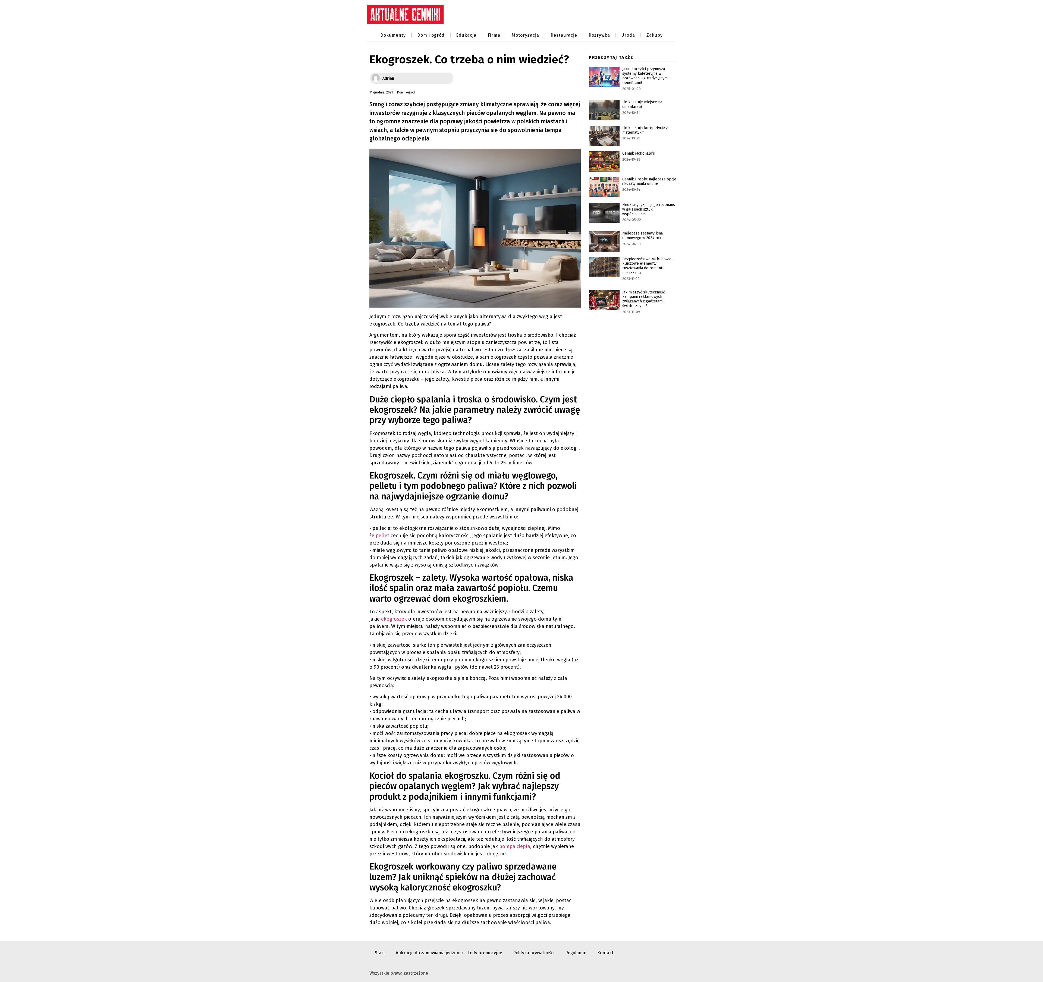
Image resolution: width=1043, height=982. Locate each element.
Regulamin (575, 952)
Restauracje (564, 35)
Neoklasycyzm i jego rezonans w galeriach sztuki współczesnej (648, 209)
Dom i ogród (431, 35)
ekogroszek (394, 619)
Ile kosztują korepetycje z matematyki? (645, 130)
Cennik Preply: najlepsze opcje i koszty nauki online (649, 181)
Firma (494, 35)
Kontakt (605, 952)
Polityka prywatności (533, 952)
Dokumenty (393, 35)
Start (380, 952)
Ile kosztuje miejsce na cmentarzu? (642, 104)
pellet (382, 536)
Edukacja (466, 35)
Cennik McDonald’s (638, 153)
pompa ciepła (514, 846)
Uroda (628, 35)
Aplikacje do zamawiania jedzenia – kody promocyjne (449, 952)
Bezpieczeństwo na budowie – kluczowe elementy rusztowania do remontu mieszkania (648, 266)
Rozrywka (599, 35)
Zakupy (654, 35)
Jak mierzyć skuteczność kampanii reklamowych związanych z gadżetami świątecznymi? (643, 299)
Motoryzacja (525, 35)
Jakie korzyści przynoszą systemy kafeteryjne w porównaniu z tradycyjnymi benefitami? (645, 76)
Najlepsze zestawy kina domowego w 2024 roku (643, 235)
